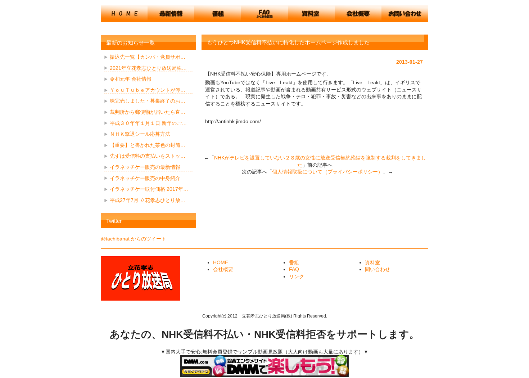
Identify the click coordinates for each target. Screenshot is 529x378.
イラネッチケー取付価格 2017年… (149, 189)
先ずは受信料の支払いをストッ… (147, 156)
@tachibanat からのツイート (133, 239)
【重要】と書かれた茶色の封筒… (147, 145)
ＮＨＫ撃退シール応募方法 (140, 134)
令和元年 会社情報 (131, 79)
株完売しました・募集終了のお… (147, 101)
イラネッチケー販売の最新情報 (145, 167)
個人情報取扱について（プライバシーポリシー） (327, 172)
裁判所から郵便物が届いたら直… (147, 112)
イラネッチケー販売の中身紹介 (145, 178)
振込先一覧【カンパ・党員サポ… (147, 57)
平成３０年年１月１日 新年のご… (148, 123)
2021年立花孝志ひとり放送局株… (148, 68)
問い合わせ (377, 269)
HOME (220, 262)
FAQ (294, 269)
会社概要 (223, 269)
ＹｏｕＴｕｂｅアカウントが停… (147, 90)
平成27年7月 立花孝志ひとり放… (147, 200)
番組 (294, 262)
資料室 (372, 262)
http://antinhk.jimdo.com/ (233, 121)
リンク (296, 276)
